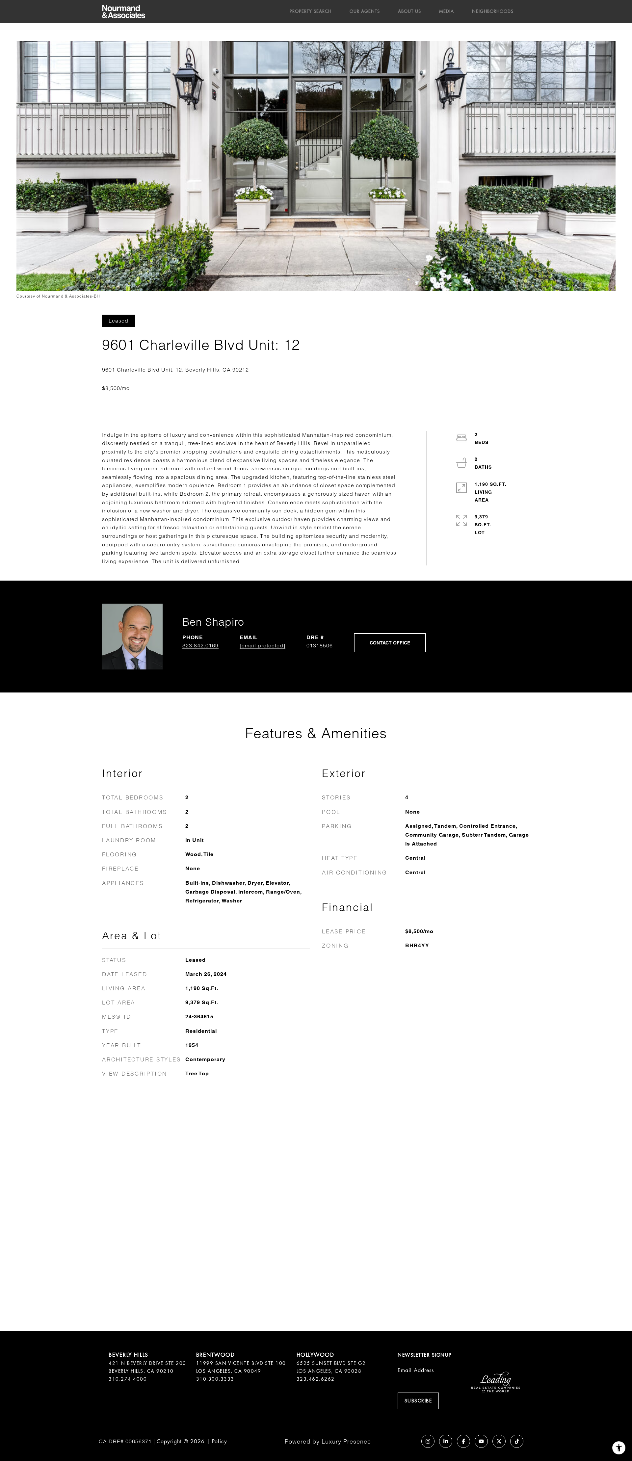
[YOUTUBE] (481, 1441)
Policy (219, 1441)
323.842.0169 (200, 645)
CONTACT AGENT (390, 642)
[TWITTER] (499, 1441)
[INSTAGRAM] (427, 1441)
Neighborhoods (493, 11)
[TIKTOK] (516, 1441)
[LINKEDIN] (445, 1441)
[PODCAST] (410, 1441)
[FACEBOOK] (463, 1441)
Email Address (416, 1370)
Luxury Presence (346, 1441)
